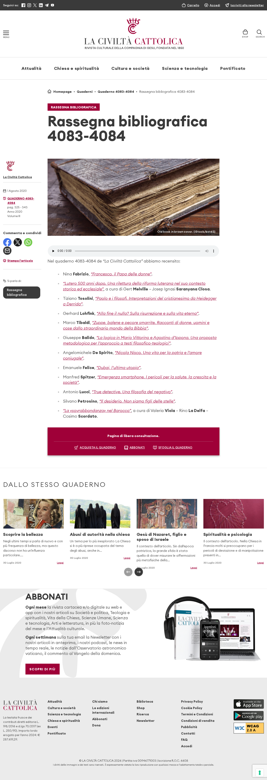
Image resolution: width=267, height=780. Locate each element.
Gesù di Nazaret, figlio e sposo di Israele (161, 537)
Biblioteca (145, 701)
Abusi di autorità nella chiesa (100, 534)
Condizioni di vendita (197, 721)
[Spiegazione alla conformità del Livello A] (249, 728)
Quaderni (85, 91)
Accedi (186, 746)
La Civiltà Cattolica (17, 177)
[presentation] (128, 572)
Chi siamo (100, 701)
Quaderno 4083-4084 (116, 91)
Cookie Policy (191, 708)
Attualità (31, 68)
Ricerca (143, 714)
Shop (141, 708)
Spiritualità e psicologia (227, 534)
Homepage (62, 91)
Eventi (53, 727)
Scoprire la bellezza (23, 534)
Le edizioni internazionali (103, 710)
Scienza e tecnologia (185, 68)
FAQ (184, 740)
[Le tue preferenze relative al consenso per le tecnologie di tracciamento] (260, 773)
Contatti (188, 733)
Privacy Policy (192, 701)
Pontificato (233, 68)
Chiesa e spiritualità (76, 68)
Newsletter (146, 721)
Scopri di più (42, 669)
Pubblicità (189, 727)
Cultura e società (130, 68)
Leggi (60, 562)
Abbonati (99, 719)
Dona (96, 725)
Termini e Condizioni (197, 714)
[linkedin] (41, 5)
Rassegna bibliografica (73, 107)
